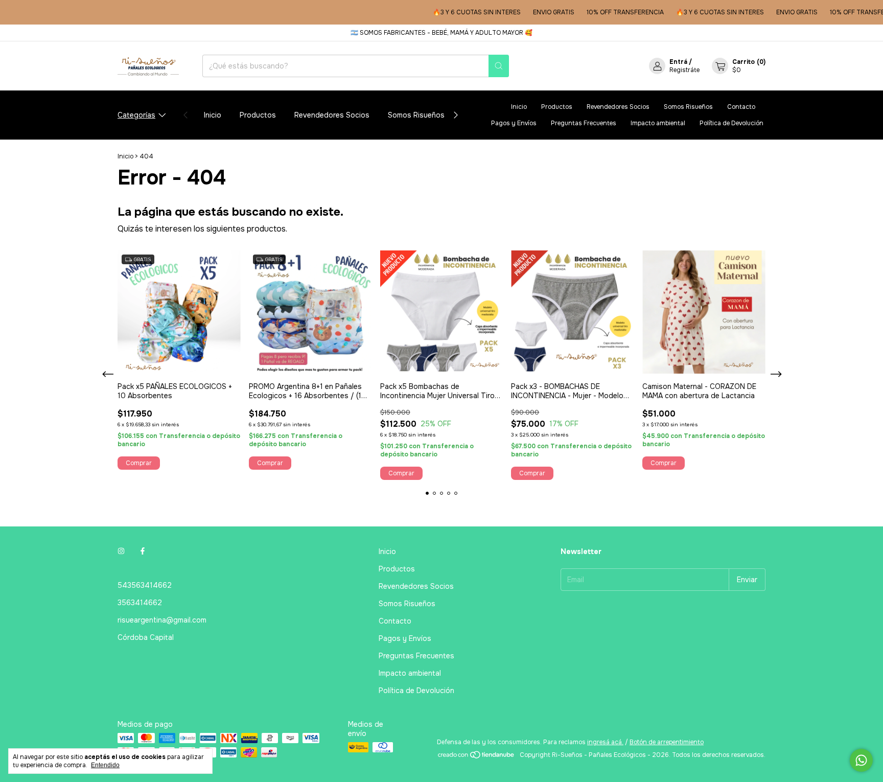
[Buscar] (499, 66)
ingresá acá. (605, 742)
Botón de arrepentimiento (667, 742)
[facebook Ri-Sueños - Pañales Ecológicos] (142, 551)
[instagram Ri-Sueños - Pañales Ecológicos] (121, 551)
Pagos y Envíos (514, 123)
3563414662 (140, 602)
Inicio (212, 115)
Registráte (684, 70)
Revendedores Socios (331, 115)
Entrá (678, 62)
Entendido (105, 765)
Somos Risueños (416, 115)
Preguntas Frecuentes (583, 123)
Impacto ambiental (658, 123)
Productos (258, 115)
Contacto (741, 107)
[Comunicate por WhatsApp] (861, 760)
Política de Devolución (731, 123)
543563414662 (145, 585)
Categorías (136, 115)
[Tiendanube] (476, 757)
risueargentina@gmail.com (162, 620)
